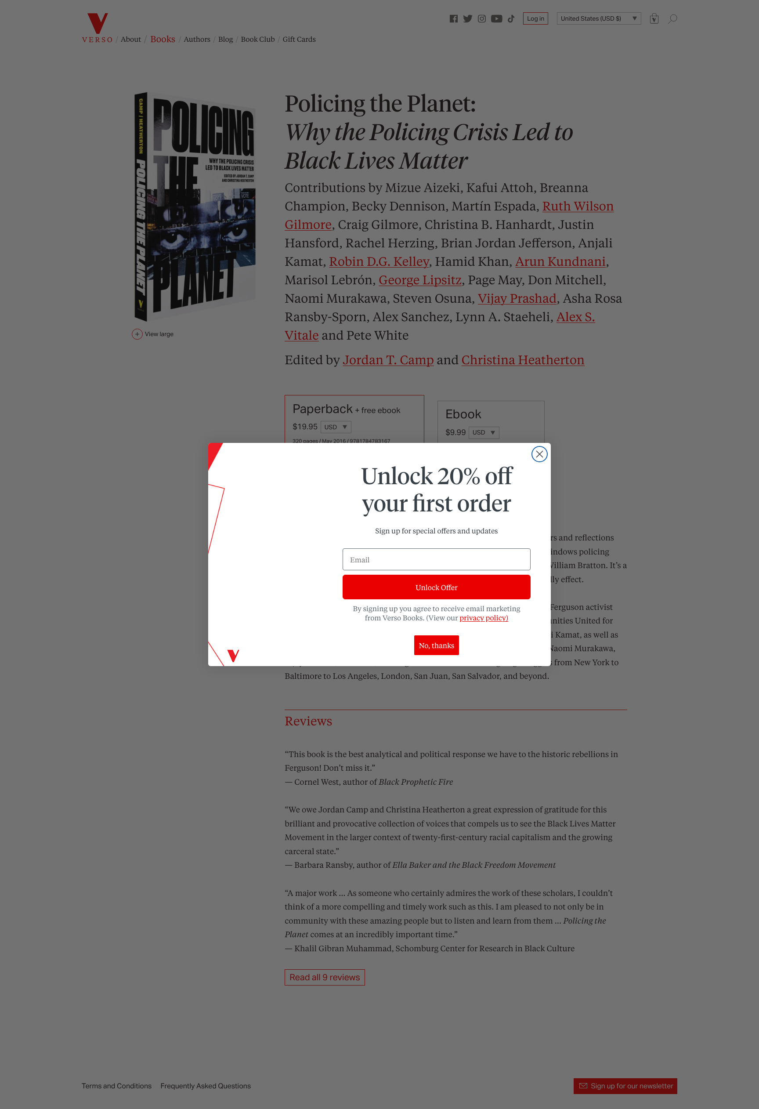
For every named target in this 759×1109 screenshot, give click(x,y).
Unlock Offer (436, 587)
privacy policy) (483, 617)
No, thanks (437, 645)
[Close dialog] (539, 454)
